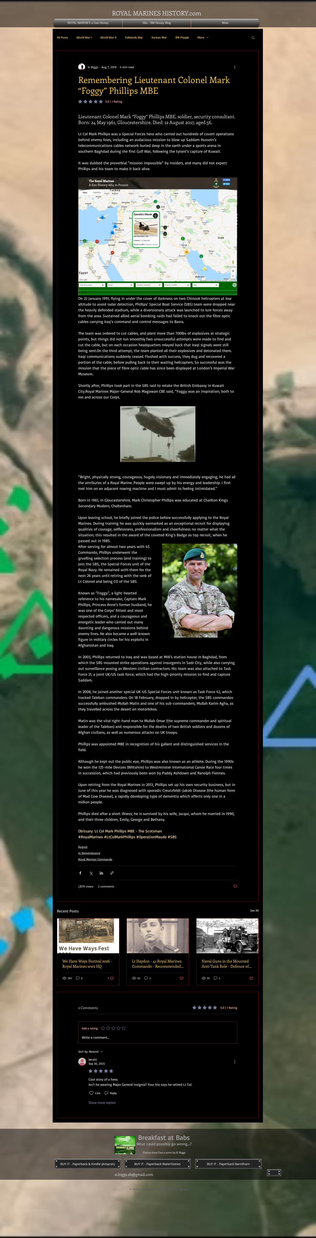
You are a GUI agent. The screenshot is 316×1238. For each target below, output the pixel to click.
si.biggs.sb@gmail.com (134, 1174)
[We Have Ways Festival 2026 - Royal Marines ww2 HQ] (88, 935)
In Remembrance (89, 853)
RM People (182, 37)
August (82, 847)
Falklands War (134, 37)
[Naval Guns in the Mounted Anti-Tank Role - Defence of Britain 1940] (227, 935)
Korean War (159, 37)
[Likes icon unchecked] (91, 1093)
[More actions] (234, 66)
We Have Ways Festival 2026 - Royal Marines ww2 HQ (87, 963)
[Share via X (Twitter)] (91, 873)
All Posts (62, 37)
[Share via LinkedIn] (101, 873)
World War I (84, 37)
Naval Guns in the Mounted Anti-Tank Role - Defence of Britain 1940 (225, 963)
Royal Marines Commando (95, 859)
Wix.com (184, 1189)
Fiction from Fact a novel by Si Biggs (164, 1152)
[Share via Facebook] (80, 873)
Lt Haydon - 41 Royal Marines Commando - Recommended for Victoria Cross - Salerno (157, 963)
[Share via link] (112, 873)
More (201, 37)
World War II (108, 37)
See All (254, 910)
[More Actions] (234, 1061)
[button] (253, 37)
